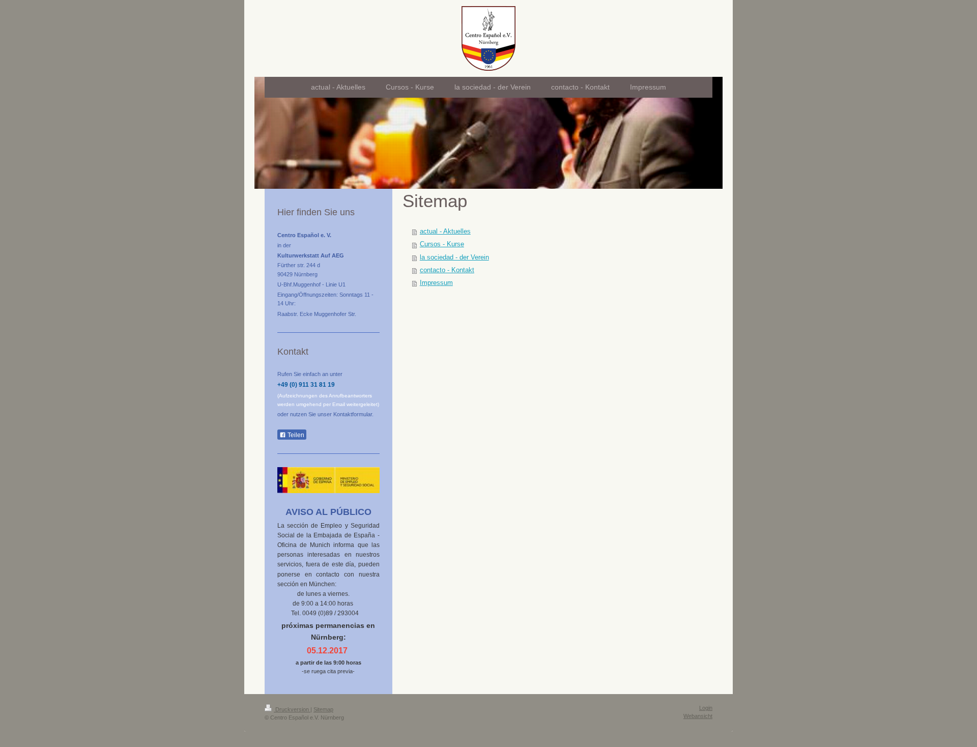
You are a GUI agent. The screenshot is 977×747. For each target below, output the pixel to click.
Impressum (436, 282)
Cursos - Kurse (442, 244)
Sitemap (323, 709)
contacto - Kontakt (447, 270)
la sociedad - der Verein (454, 257)
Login (705, 708)
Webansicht (697, 716)
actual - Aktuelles (445, 231)
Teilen (295, 435)
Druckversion (292, 709)
